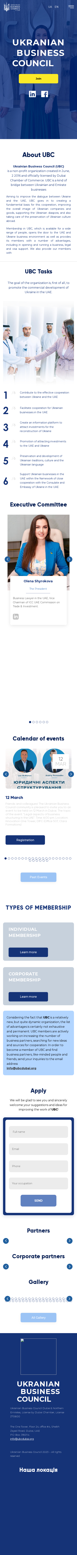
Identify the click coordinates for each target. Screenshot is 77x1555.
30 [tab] (37, 1301)
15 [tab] (53, 858)
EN (57, 6)
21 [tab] (30, 861)
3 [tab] (37, 722)
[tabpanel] (38, 575)
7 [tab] (26, 858)
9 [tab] (33, 858)
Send (38, 1200)
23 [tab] (37, 861)
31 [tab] (40, 1301)
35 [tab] (54, 1301)
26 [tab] (47, 861)
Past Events (38, 877)
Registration (25, 840)
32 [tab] (44, 1301)
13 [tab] (46, 858)
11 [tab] (39, 858)
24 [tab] (40, 861)
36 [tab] (57, 1301)
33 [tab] (47, 1301)
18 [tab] (63, 858)
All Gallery (39, 1317)
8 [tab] (29, 858)
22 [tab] (33, 861)
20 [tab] (70, 858)
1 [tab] (30, 722)
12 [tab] (43, 858)
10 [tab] (36, 858)
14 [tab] (50, 858)
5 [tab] (44, 722)
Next (69, 559)
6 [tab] (47, 722)
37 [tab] (61, 1301)
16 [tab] (57, 858)
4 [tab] (40, 722)
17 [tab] (60, 858)
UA (50, 6)
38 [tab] (64, 1301)
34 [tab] (50, 1301)
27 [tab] (27, 1301)
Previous (7, 559)
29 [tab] (33, 1301)
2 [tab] (33, 722)
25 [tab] (44, 861)
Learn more (28, 952)
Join (38, 78)
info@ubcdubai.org (21, 1068)
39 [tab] (67, 1301)
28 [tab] (30, 1301)
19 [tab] (67, 858)
